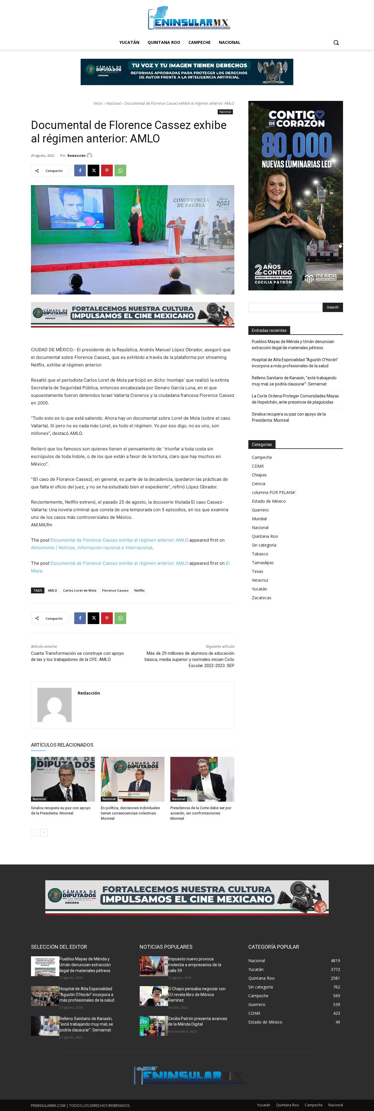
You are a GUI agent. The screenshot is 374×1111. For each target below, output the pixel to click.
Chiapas (259, 475)
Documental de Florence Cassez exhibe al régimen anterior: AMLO (119, 540)
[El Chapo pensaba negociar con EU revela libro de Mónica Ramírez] (154, 996)
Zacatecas (261, 597)
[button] (336, 42)
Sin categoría (264, 545)
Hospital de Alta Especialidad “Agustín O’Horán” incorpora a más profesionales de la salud (295, 362)
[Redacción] (90, 156)
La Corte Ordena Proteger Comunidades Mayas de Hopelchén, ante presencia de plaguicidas (295, 399)
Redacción (76, 155)
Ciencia (258, 483)
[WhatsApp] (120, 170)
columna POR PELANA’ (273, 492)
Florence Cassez (115, 590)
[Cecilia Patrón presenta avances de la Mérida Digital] (154, 1026)
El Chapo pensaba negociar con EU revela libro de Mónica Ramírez (197, 994)
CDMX (258, 466)
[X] (93, 170)
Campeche (262, 457)
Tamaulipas (263, 562)
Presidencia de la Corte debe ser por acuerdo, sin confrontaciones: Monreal (200, 813)
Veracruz (260, 580)
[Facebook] (80, 170)
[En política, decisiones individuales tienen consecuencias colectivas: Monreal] (133, 779)
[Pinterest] (107, 170)
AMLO (52, 590)
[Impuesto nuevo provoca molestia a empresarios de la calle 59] (154, 966)
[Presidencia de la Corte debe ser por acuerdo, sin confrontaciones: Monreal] (202, 779)
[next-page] (44, 832)
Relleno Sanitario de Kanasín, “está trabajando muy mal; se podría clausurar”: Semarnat (294, 380)
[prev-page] (34, 832)
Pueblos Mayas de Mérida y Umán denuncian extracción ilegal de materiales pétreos (293, 344)
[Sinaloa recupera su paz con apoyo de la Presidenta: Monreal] (63, 779)
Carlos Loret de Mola (79, 590)
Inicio (98, 103)
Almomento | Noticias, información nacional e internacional (91, 547)
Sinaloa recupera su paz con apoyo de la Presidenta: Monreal (289, 417)
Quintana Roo (265, 536)
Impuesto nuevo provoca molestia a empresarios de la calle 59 (194, 965)
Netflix (139, 590)
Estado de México (269, 501)
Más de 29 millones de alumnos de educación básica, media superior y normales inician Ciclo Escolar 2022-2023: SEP (189, 659)
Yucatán (259, 589)
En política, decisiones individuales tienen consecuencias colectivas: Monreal (130, 813)
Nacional (113, 103)
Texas (257, 571)
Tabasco (260, 554)
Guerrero (260, 510)
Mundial (259, 518)
